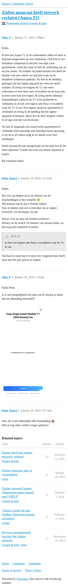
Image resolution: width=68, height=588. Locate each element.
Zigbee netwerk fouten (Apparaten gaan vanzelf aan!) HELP (18, 492)
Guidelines (34, 563)
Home (5, 563)
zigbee (23, 545)
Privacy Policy (33, 570)
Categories (19, 563)
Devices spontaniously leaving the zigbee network (16, 536)
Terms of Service (11, 570)
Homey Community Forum (17, 3)
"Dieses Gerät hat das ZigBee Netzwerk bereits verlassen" (18, 514)
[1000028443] (23, 349)
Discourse (22, 578)
